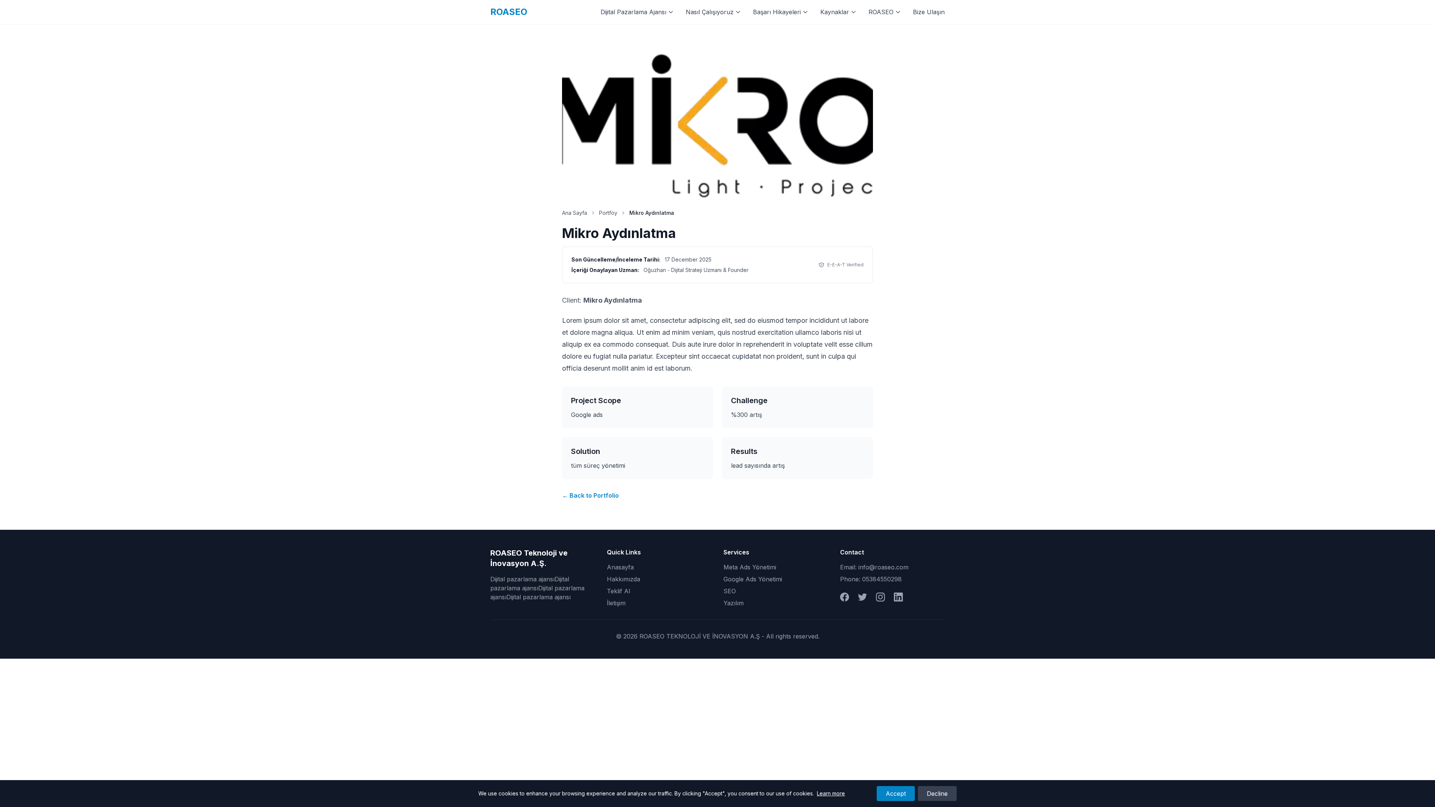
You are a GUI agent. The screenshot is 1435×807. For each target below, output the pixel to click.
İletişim (616, 603)
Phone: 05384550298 (871, 579)
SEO (729, 591)
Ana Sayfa (574, 213)
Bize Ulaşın (929, 12)
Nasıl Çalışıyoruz (710, 12)
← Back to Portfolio (590, 495)
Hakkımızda (623, 579)
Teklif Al (618, 591)
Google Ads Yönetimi (752, 579)
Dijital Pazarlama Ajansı (633, 12)
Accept (896, 793)
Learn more (831, 793)
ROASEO (508, 11)
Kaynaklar (834, 12)
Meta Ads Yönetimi (749, 567)
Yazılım (733, 603)
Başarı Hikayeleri (777, 12)
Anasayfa (620, 567)
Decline (937, 793)
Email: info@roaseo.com (874, 567)
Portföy (608, 213)
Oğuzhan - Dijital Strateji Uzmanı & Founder (696, 270)
